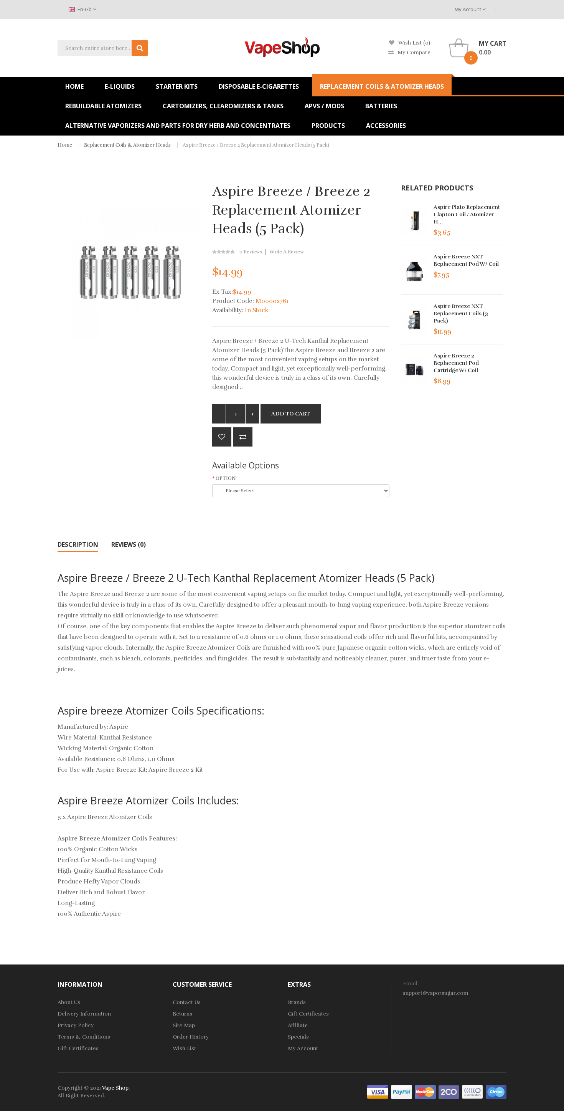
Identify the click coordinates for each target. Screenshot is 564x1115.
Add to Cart (290, 413)
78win (134, 1103)
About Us (69, 1002)
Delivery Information (84, 1014)
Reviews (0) (128, 544)
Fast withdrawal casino (449, 1111)
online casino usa (489, 1103)
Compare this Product (242, 437)
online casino (450, 1103)
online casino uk (203, 1103)
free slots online (162, 1103)
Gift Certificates (78, 1048)
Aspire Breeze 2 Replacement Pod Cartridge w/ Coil (456, 363)
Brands (297, 1002)
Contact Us (187, 1002)
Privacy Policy (76, 1025)
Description (78, 544)
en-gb (84, 9)
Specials (298, 1037)
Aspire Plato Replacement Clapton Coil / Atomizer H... (467, 214)
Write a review (286, 252)
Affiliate (298, 1025)
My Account (468, 9)
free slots (244, 1111)
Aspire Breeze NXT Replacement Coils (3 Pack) (461, 313)
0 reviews (250, 252)
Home (65, 145)
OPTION (226, 478)
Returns (182, 1014)
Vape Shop (115, 1088)
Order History (191, 1037)
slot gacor (323, 1103)
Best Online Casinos (394, 1111)
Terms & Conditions (84, 1037)
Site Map (184, 1025)
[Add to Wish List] (221, 437)
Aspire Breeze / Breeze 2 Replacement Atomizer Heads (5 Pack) (256, 145)
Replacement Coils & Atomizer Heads (127, 145)
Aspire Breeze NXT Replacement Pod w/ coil (466, 260)
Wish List (184, 1048)
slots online (270, 1111)
